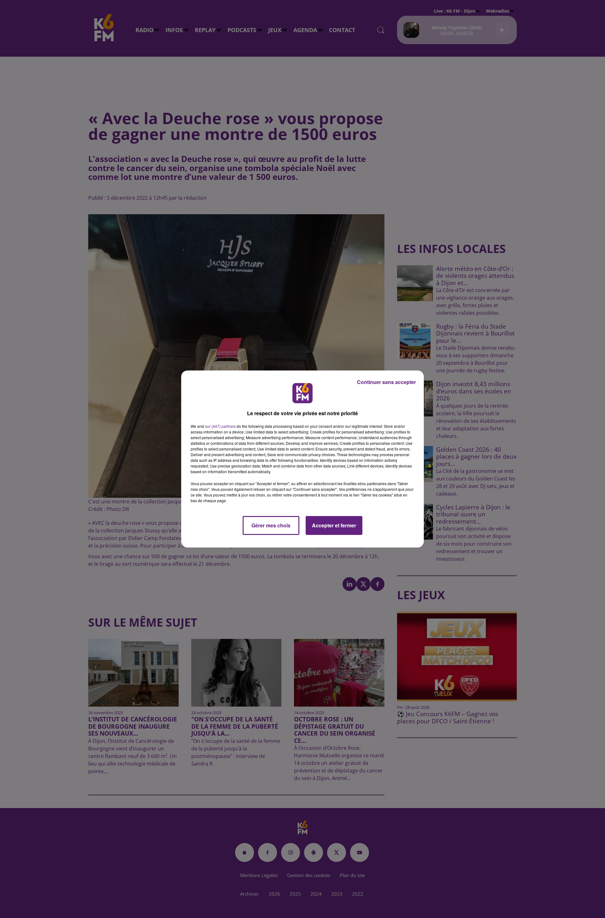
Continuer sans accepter (386, 382)
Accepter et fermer (334, 525)
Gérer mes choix (271, 525)
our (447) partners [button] (220, 426)
